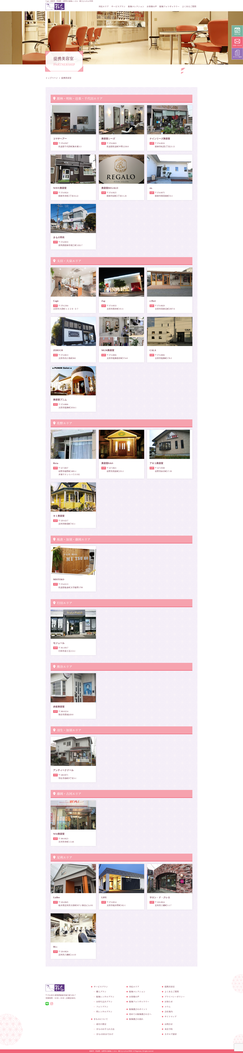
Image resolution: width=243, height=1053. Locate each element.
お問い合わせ (237, 45)
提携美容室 (170, 986)
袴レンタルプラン (104, 1011)
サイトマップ (170, 1016)
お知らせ (169, 1001)
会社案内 (169, 1011)
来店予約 (169, 1029)
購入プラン (101, 991)
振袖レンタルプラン (105, 996)
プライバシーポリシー (175, 996)
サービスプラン (118, 6)
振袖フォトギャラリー (169, 6)
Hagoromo (138, 1051)
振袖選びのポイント (138, 1009)
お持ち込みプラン (104, 1001)
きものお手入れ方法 (105, 1029)
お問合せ (169, 1024)
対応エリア (104, 6)
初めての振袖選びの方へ (140, 1014)
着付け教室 (101, 1024)
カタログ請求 (171, 1034)
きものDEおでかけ (104, 1034)
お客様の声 (152, 6)
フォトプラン (102, 1006)
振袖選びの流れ (136, 1019)
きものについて (101, 1019)
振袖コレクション (136, 6)
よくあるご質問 (189, 6)
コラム (168, 1006)
